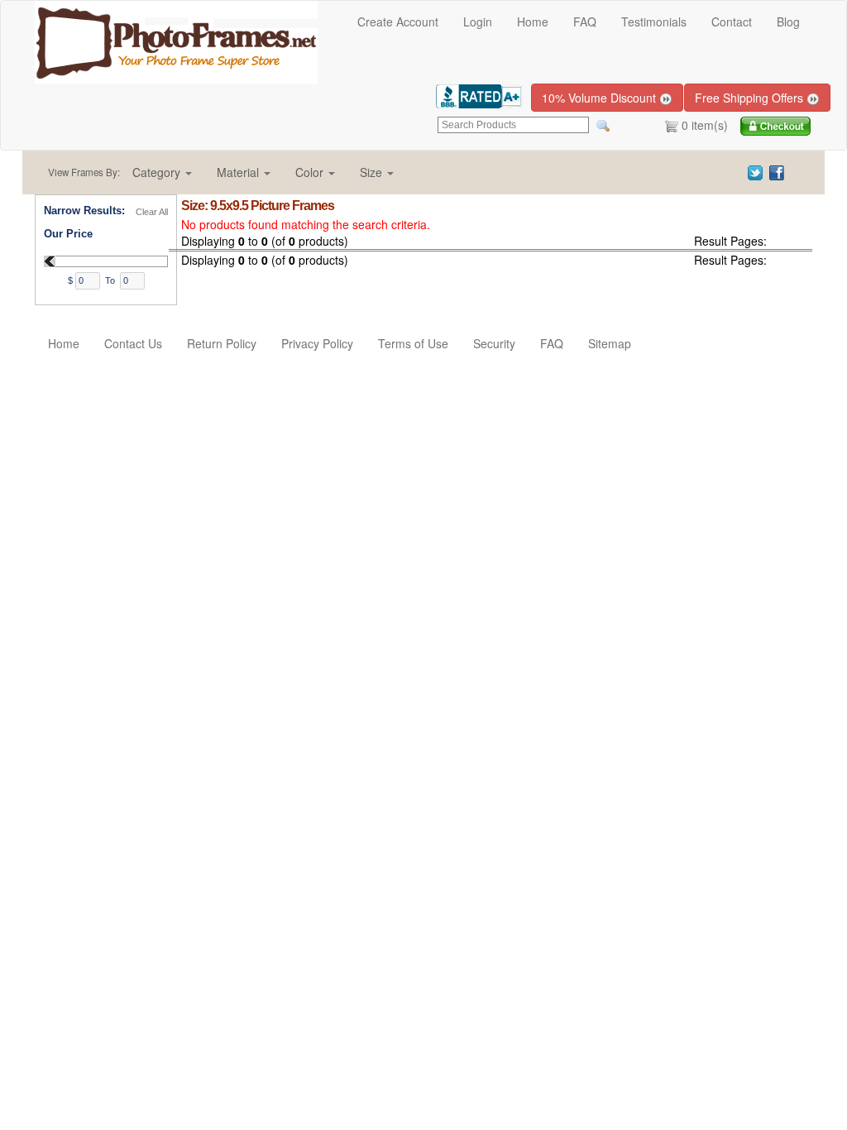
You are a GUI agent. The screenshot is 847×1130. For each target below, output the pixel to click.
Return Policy (221, 343)
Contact (731, 21)
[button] (162, 172)
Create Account (397, 21)
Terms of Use (413, 343)
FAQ (584, 21)
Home (532, 21)
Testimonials (654, 21)
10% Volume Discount (600, 97)
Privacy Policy (317, 343)
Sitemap (609, 343)
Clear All (152, 212)
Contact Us (133, 343)
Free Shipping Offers (750, 97)
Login (477, 21)
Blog (788, 21)
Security (494, 343)
